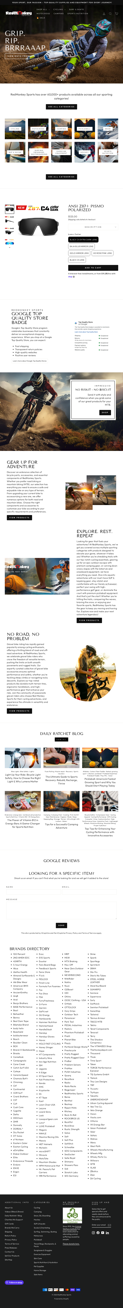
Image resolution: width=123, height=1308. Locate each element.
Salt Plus (69, 1140)
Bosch (16, 1039)
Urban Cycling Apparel (101, 1103)
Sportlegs (95, 961)
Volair (110, 776)
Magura (43, 1129)
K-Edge (43, 1072)
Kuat (41, 1101)
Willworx (94, 1160)
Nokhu (68, 982)
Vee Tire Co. (96, 1106)
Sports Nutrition (12, 817)
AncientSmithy (20, 992)
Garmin (43, 1008)
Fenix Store (44, 972)
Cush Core (18, 1107)
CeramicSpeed (20, 1075)
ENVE (16, 1168)
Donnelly (17, 1125)
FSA (41, 997)
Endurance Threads (23, 1161)
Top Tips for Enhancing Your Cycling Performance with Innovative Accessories (100, 832)
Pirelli (67, 1036)
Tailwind (94, 1014)
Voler (92, 1131)
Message (12, 899)
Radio (67, 1082)
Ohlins (68, 996)
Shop (105, 412)
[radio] (83, 239)
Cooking (66, 815)
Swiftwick (95, 1003)
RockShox (69, 1125)
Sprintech (95, 964)
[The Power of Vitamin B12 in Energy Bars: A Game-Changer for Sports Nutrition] (23, 801)
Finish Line (44, 982)
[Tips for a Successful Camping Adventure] (61, 801)
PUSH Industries (73, 1071)
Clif (15, 1085)
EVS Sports (44, 957)
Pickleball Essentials (110, 774)
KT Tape (43, 1097)
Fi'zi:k (42, 975)
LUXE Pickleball (47, 1126)
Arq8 (15, 996)
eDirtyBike (18, 1150)
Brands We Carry (12, 1228)
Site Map (8, 1260)
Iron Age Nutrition (47, 1061)
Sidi (66, 1168)
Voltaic (93, 1135)
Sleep (75, 817)
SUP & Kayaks (39, 1224)
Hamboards (45, 1018)
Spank (93, 957)
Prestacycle (70, 1050)
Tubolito (94, 1096)
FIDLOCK (43, 979)
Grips (95, 819)
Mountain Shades (47, 1162)
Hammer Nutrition (48, 1022)
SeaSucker (70, 1154)
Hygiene (63, 817)
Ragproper (70, 1089)
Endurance (8, 815)
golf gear (95, 590)
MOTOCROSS (43, 13)
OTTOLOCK (70, 1007)
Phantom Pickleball (74, 1032)
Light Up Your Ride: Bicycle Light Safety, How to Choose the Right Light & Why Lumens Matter (23, 778)
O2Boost (69, 989)
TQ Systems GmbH (99, 1074)
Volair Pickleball (98, 1128)
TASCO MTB (96, 1021)
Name (9, 887)
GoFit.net (43, 1011)
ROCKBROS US (72, 1118)
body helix (18, 1028)
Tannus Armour (97, 1018)
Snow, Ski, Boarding (42, 1215)
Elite (15, 1157)
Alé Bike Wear (20, 982)
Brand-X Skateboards (24, 1049)
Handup (43, 1033)
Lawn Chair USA (47, 1104)
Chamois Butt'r (20, 1078)
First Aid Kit (74, 815)
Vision (93, 1114)
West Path (95, 1146)
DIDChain (18, 1118)
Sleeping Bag (48, 819)
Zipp (92, 1174)
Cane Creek (19, 1064)
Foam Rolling (49, 771)
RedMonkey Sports (101, 544)
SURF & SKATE (76, 9)
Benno (16, 1017)
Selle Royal (70, 1158)
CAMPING (59, 13)
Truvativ (94, 1088)
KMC (41, 1086)
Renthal (68, 1100)
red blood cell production (32, 815)
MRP (67, 954)
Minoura (43, 1155)
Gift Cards (9, 1224)
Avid (15, 999)
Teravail (94, 1032)
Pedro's (68, 1028)
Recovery (69, 771)
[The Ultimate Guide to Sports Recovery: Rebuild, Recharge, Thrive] (61, 758)
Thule (93, 1057)
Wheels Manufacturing (101, 1149)
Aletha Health (20, 972)
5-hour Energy (20, 964)
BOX (15, 1046)
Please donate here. (71, 1244)
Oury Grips (70, 1011)
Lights (31, 771)
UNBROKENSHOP (99, 1099)
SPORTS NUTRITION (78, 13)
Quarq (68, 1075)
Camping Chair (56, 815)
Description (93, 227)
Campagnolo (19, 1060)
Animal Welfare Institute (72, 1227)
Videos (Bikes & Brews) (14, 1211)
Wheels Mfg (96, 1153)
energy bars (17, 815)
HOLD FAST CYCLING (50, 1043)
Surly (92, 1000)
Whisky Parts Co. (98, 1157)
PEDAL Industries (73, 1025)
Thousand (95, 1053)
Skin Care (38, 1258)
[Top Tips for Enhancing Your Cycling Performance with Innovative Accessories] (100, 801)
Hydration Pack (102, 821)
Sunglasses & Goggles (43, 1250)
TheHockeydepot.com (101, 1049)
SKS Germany (71, 1175)
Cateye (16, 1071)
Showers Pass (71, 1165)
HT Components (47, 1054)
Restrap (68, 1104)
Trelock (93, 1078)
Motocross (38, 1236)
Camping (47, 815)
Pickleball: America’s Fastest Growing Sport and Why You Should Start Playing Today (100, 782)
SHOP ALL (42, 9)
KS (40, 1094)
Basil (15, 1010)
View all (61, 739)
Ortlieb (68, 1003)
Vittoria (94, 1121)
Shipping (72, 219)
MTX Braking (71, 961)
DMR (15, 1121)
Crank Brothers (20, 1096)
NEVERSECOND (73, 975)
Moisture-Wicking (96, 823)
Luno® (42, 1122)
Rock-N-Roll (70, 1115)
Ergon (16, 1171)
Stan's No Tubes (98, 975)
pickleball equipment (106, 593)
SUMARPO (95, 989)
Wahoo (93, 1139)
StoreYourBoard (98, 985)
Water (64, 821)
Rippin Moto (71, 1107)
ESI (14, 1175)
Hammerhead (46, 1025)
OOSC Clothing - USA (75, 1000)
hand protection (104, 819)
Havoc (42, 1040)
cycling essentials (99, 559)
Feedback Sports (47, 968)
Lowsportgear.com (48, 1119)
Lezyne (42, 1108)
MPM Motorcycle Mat (49, 1165)
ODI (66, 993)
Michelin (43, 1147)
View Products (89, 620)
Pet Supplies (39, 1266)
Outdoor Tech (71, 1014)
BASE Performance (22, 1006)
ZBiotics (94, 1171)
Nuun (67, 985)
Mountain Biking (110, 823)
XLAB (93, 1167)
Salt (66, 1136)
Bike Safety (24, 771)
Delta (16, 1114)
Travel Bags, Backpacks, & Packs (45, 1245)
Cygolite (17, 1110)
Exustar (43, 961)
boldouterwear (20, 1035)
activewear (111, 584)
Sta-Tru (94, 972)
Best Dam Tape (21, 1021)
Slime (93, 954)
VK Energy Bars (34, 817)
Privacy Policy (72, 933)
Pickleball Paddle (93, 776)
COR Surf (17, 1092)
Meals (69, 817)
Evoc (41, 954)
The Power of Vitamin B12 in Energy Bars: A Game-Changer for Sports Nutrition (23, 823)
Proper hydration (100, 825)
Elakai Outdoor (20, 1154)
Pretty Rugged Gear (75, 1057)
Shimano (69, 1161)
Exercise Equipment (42, 1254)
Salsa (67, 1132)
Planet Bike (70, 1039)
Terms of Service (89, 933)
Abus (15, 968)
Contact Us (9, 1252)
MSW (67, 957)
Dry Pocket (18, 1132)
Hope (41, 1051)
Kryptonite (44, 1090)
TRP (92, 1085)
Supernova (95, 996)
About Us (9, 1208)
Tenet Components (99, 1028)
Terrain (63, 819)
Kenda (42, 1083)
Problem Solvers (73, 1064)
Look (41, 1115)
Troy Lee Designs (98, 1081)
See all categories (61, 107)
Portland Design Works (76, 1046)
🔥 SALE (41, 18)
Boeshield (18, 1031)
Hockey (37, 1219)
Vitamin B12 (23, 817)
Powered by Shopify (61, 1299)
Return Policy (10, 1236)
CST (15, 1100)
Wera (93, 1142)
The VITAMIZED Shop (101, 1046)
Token (93, 1064)
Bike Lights (15, 771)
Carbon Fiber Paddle (97, 771)
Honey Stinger (46, 1047)
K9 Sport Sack (46, 1076)
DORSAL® (18, 1128)
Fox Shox (43, 993)
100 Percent (19, 954)
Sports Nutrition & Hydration (46, 1262)
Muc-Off (69, 964)
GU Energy (44, 1015)
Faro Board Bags (47, 964)
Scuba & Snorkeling (42, 1228)
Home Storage (40, 1270)
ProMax (68, 1068)
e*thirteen (18, 1139)
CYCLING (58, 9)
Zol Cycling (95, 1178)
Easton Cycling (20, 1146)
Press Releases (11, 1248)
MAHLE (42, 1133)
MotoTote (43, 1158)
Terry (92, 1036)
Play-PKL (104, 776)
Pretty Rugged (72, 1054)
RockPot (69, 1122)
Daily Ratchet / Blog (13, 1215)
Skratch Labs (71, 1172)
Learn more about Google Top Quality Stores (29, 361)
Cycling (37, 1208)
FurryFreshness (46, 1000)
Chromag (17, 1082)
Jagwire (43, 1068)
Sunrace (94, 993)
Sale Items (38, 1274)
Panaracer (70, 1018)
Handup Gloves (47, 1036)
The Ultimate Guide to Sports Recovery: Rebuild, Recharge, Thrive (61, 780)
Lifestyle (91, 774)
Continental (19, 1089)
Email (66, 887)
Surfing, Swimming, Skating (45, 1232)
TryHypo (94, 1092)
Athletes (86, 771)
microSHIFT (45, 1151)
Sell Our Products (12, 1256)
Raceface (69, 1079)
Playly (68, 1043)
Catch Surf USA (21, 1067)
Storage (57, 819)
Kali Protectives (47, 1079)
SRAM (93, 968)
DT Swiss (17, 1136)
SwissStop (95, 1011)
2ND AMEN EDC (21, 957)
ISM (41, 1065)
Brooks (16, 1053)
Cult (15, 1103)
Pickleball (38, 1240)
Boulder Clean (20, 1042)
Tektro (93, 1025)
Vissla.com (95, 1117)
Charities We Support (14, 1219)
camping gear (93, 565)
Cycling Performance (98, 817)
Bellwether (18, 1014)
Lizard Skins (45, 1111)
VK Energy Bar (97, 1124)
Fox (41, 990)
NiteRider (69, 978)
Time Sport (95, 1060)
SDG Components (73, 1150)
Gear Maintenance (52, 817)
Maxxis (42, 1140)
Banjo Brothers (20, 1003)
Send (61, 925)
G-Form (43, 1004)
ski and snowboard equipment (94, 570)
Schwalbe (69, 1147)
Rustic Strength (72, 1129)
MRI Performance (47, 1175)
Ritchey (68, 1111)
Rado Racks (70, 1086)
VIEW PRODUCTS (19, 518)
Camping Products (20, 56)
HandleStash (45, 1029)
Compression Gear (102, 815)
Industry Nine (45, 1058)
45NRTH (17, 961)
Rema (67, 1097)
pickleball (98, 774)
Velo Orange (96, 1110)
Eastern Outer (20, 1143)
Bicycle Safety (90, 815)
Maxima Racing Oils (49, 1137)
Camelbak (18, 1057)
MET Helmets (45, 1144)
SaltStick (69, 1143)
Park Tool (69, 1021)
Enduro (16, 1164)
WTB (92, 1164)
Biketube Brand (21, 1024)
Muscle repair (60, 771)
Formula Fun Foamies (50, 986)
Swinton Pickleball (99, 1007)
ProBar (68, 1061)
